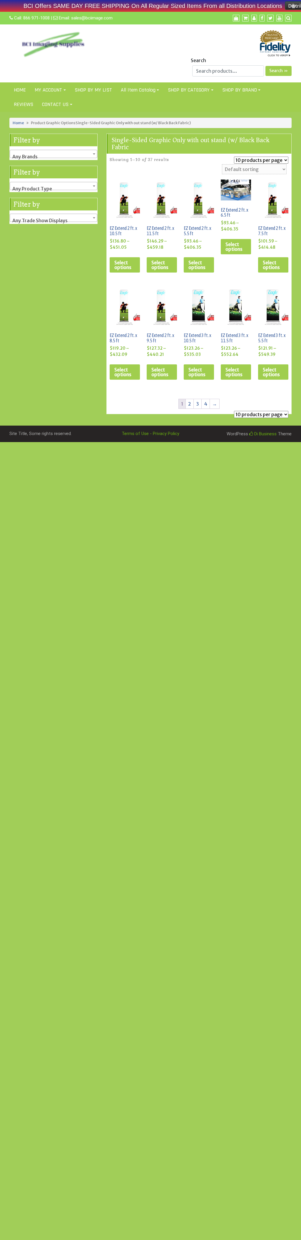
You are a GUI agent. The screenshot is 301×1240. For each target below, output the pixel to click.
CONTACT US (55, 104)
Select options (122, 265)
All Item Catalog (138, 90)
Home (18, 122)
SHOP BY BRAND (239, 90)
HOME (20, 90)
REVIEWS (23, 104)
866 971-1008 (36, 18)
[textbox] (53, 156)
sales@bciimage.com (92, 18)
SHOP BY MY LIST (93, 90)
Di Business (265, 433)
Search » (278, 70)
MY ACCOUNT (48, 90)
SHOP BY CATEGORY (189, 90)
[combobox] (53, 154)
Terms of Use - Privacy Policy (150, 433)
